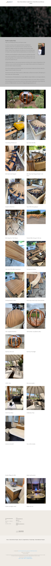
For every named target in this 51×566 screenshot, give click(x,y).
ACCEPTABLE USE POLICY (29, 558)
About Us (20, 539)
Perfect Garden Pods (10, 40)
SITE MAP (25, 558)
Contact (30, 3)
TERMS (22, 558)
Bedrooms (42, 1)
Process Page (31, 539)
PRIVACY (20, 558)
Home (7, 539)
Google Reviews (30, 1)
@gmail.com (17, 520)
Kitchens (25, 1)
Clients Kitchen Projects (13, 539)
